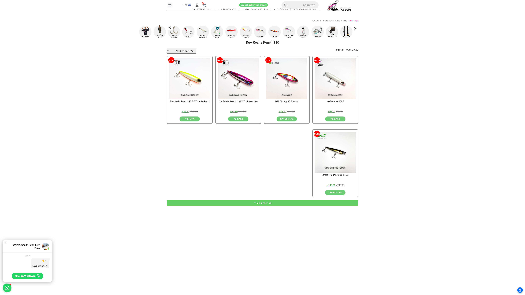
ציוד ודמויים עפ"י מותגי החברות (256, 9)
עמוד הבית (353, 21)
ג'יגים (274, 37)
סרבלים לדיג (160, 37)
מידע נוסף (335, 119)
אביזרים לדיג (303, 37)
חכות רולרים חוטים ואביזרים (307, 9)
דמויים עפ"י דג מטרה (228, 9)
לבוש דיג (145, 37)
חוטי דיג (317, 37)
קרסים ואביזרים (174, 37)
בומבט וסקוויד (217, 37)
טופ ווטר (260, 37)
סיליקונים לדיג (231, 37)
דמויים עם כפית (289, 37)
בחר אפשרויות (287, 119)
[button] (170, 5)
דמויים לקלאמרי (202, 37)
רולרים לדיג (331, 37)
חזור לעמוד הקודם (263, 203)
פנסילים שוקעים (246, 37)
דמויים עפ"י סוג (282, 9)
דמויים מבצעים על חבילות (202, 9)
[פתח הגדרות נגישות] (520, 290)
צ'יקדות (188, 37)
